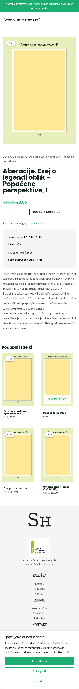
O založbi (39, 588)
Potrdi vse (39, 661)
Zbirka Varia (39, 613)
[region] (39, 660)
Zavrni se (39, 681)
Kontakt (39, 593)
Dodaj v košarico (47, 212)
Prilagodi (39, 671)
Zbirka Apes (40, 618)
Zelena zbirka (20, 156)
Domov (7, 156)
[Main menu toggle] (71, 19)
